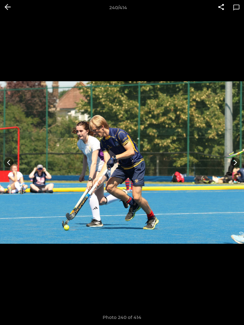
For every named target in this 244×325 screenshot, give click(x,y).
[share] (221, 7)
